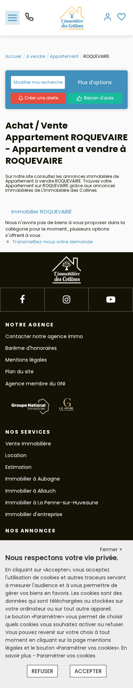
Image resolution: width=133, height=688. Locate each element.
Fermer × (111, 549)
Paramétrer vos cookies (66, 655)
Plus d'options (95, 82)
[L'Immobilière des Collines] (71, 17)
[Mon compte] (107, 17)
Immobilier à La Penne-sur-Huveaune (51, 502)
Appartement (64, 56)
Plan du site (19, 371)
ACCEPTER (88, 671)
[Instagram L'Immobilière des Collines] (66, 299)
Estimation (18, 467)
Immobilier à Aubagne (32, 478)
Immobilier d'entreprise (33, 514)
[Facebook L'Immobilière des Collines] (22, 299)
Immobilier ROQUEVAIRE (41, 211)
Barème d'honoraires (31, 348)
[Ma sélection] (121, 17)
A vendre (35, 56)
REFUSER (42, 671)
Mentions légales (26, 359)
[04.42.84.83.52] (29, 19)
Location (16, 455)
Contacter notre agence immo (44, 336)
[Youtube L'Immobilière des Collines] (110, 299)
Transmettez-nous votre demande (52, 241)
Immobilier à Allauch (30, 490)
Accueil (13, 56)
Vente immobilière (28, 443)
